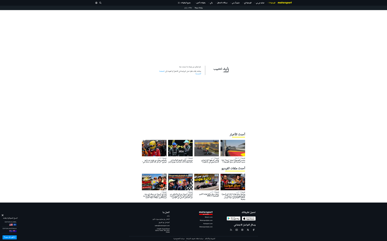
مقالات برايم (188, 7)
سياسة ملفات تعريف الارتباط (194, 238)
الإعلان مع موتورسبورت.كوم (161, 219)
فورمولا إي (247, 2)
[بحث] (100, 3)
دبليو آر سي (236, 2)
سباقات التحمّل (222, 2)
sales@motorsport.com (162, 225)
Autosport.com (208, 223)
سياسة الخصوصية (179, 238)
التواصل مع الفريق (164, 222)
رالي (211, 2)
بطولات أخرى (200, 2)
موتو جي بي (260, 2)
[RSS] (231, 230)
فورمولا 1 (272, 2)
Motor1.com (209, 217)
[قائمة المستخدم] (96, 3)
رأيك (168, 216)
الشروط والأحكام (210, 238)
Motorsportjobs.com (206, 220)
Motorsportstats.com (206, 227)
